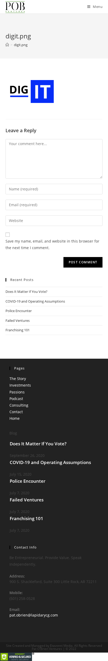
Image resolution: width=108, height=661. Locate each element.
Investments (20, 385)
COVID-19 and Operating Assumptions (35, 301)
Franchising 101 (18, 330)
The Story (17, 378)
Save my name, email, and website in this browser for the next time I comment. (52, 244)
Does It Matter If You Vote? (26, 291)
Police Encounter (19, 310)
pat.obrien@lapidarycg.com (33, 615)
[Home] (7, 44)
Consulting (18, 405)
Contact (16, 411)
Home (14, 418)
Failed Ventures (18, 320)
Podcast (16, 398)
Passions (17, 391)
